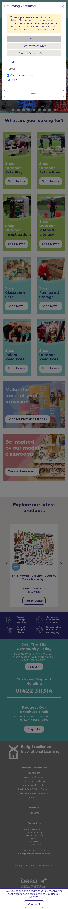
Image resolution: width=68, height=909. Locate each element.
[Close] (63, 6)
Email (10, 62)
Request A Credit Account (34, 53)
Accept (35, 904)
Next (34, 93)
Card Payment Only (34, 45)
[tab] (34, 39)
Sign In (34, 38)
